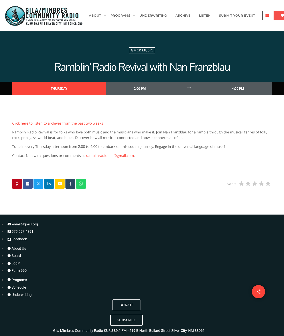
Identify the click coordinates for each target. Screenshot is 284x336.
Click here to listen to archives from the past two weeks (57, 123)
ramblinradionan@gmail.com (110, 155)
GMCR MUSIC (142, 50)
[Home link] (44, 15)
